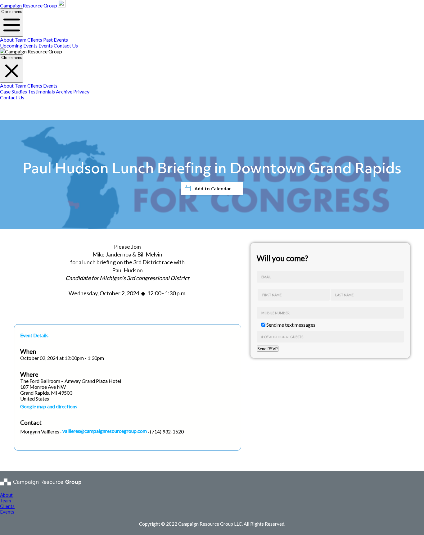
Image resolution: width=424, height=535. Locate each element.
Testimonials (42, 91)
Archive (64, 91)
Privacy (81, 91)
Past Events (55, 40)
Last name (344, 295)
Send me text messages (290, 325)
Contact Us (66, 45)
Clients (35, 40)
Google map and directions (48, 406)
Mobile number (275, 313)
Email (266, 277)
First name (272, 295)
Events (46, 45)
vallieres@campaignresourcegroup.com (104, 431)
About (7, 40)
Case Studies (14, 91)
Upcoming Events (19, 45)
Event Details (34, 335)
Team (21, 40)
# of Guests (282, 337)
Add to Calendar (213, 188)
